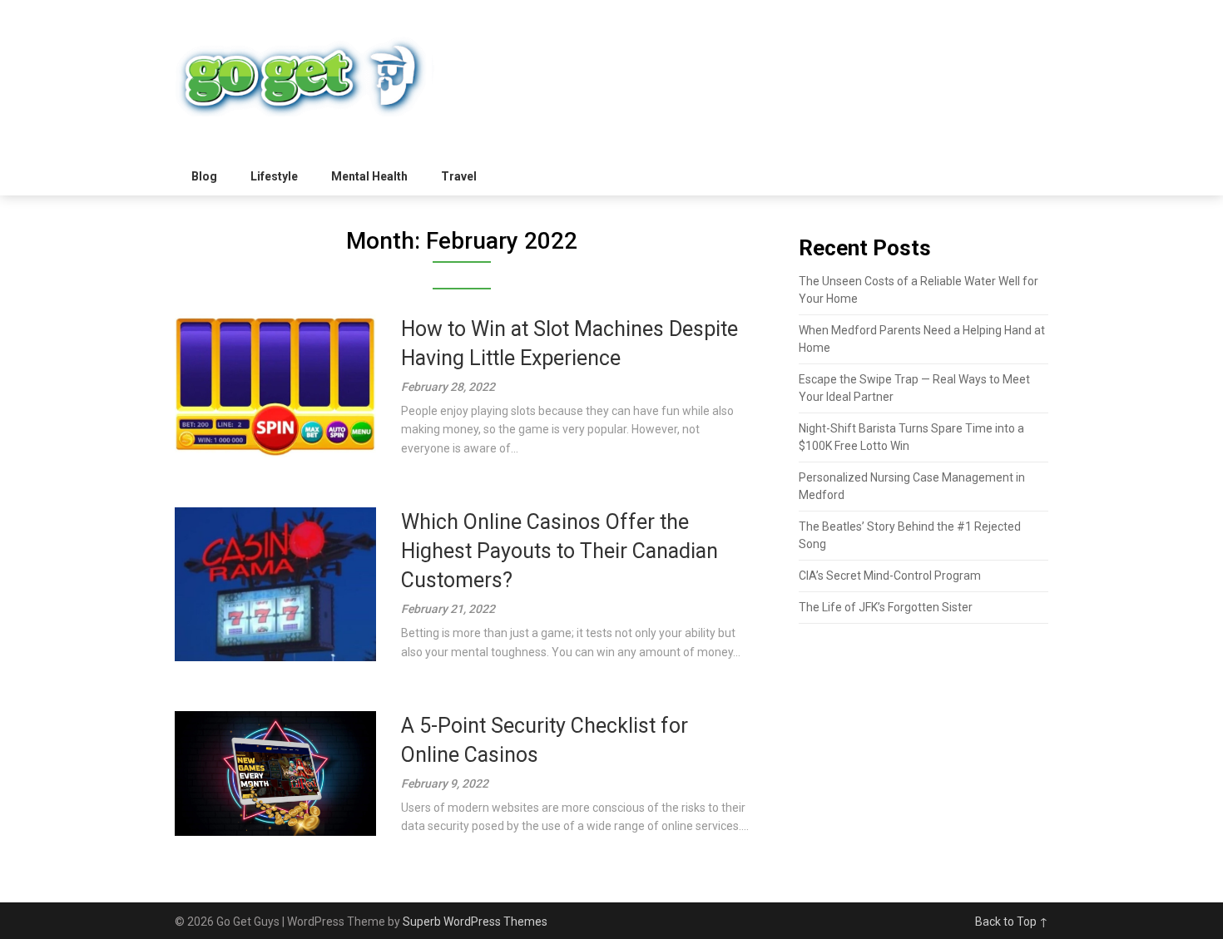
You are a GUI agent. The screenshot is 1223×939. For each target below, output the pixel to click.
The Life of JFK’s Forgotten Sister (886, 607)
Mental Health (369, 176)
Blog (204, 176)
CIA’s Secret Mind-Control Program (890, 575)
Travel (459, 176)
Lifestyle (274, 176)
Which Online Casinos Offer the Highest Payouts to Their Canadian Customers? (559, 551)
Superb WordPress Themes (475, 921)
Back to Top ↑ (1011, 921)
